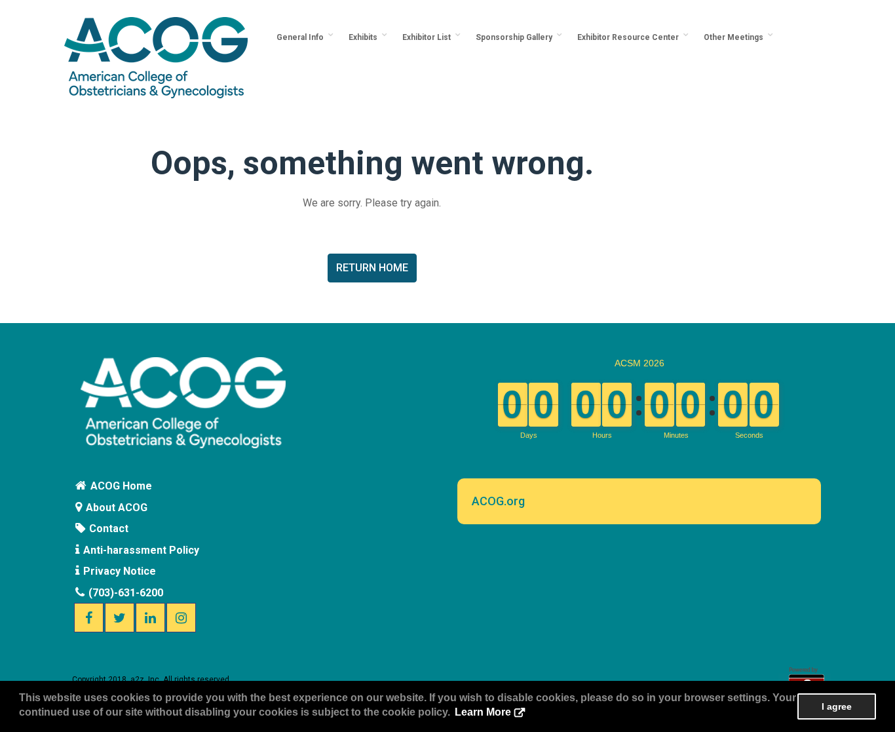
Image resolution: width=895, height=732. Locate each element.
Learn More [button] (483, 712)
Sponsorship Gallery (516, 37)
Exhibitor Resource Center (630, 37)
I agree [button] (837, 706)
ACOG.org (498, 501)
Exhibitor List (428, 37)
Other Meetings (735, 37)
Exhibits (365, 37)
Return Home (372, 267)
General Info (302, 37)
